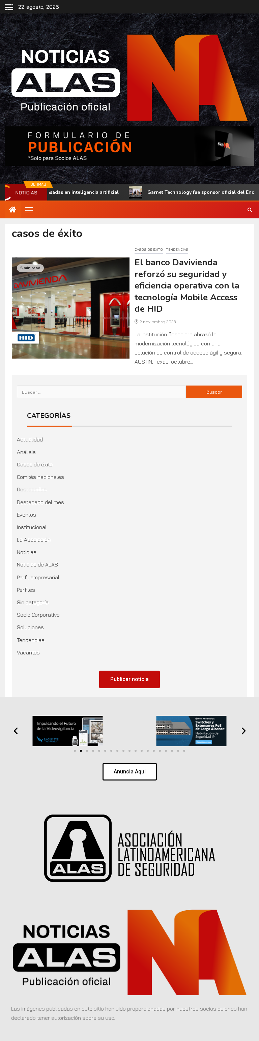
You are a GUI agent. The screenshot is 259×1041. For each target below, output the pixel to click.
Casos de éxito (149, 249)
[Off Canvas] (9, 7)
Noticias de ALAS (37, 564)
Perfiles (26, 590)
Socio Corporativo (38, 615)
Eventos (26, 515)
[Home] (13, 210)
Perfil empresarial (38, 577)
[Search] (250, 210)
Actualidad (30, 439)
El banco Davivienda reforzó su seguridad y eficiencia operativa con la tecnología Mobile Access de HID (187, 285)
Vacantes (28, 652)
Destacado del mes (40, 502)
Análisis (26, 452)
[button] (28, 210)
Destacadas (32, 489)
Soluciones (30, 627)
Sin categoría (33, 602)
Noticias (26, 552)
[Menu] (28, 210)
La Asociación (34, 540)
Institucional (32, 527)
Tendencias (177, 249)
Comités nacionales (40, 477)
